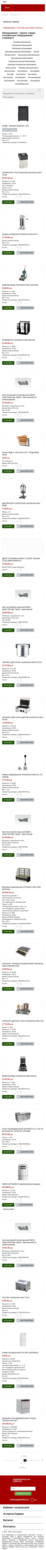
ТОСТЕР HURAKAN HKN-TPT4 (16, 1297)
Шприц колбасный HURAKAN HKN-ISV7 (20, 234)
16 (25, 1463)
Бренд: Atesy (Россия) (10, 463)
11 (32, 1460)
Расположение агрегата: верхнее (14, 1370)
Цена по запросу (10, 130)
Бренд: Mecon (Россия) (10, 408)
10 (28, 1460)
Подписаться (23, 1493)
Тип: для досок (7, 461)
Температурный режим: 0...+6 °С (13, 1365)
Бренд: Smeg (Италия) (10, 1195)
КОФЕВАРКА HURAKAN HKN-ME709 (18, 340)
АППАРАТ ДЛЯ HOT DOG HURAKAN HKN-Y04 (23, 1021)
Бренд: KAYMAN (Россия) (11, 917)
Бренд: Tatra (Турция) (9, 1433)
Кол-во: (4, 197)
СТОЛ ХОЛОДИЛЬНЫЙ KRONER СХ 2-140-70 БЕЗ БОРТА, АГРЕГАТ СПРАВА (22, 1130)
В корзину (8, 202)
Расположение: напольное (11, 898)
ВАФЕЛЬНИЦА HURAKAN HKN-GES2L (19, 1076)
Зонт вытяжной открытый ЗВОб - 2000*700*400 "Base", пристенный (17, 833)
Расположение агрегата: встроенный (15, 911)
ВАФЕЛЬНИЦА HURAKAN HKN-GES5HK (20, 285)
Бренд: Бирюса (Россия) (10, 138)
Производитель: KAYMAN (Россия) (14, 919)
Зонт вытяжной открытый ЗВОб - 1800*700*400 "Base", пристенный (17, 608)
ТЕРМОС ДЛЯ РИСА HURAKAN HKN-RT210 (22, 662)
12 (35, 1460)
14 (42, 1460)
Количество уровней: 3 (10, 896)
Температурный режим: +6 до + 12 (14, 906)
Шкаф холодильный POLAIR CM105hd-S (20, 1353)
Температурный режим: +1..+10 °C (14, 136)
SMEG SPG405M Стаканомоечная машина (21, 1184)
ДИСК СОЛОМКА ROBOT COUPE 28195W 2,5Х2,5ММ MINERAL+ (21, 559)
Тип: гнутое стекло (8, 900)
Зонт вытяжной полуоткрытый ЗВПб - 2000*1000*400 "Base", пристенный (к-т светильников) (19, 1242)
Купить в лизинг (8, 1209)
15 (21, 1463)
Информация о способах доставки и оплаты (23, 28)
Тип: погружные (7, 185)
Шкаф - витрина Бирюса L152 (15, 126)
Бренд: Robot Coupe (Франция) (13, 567)
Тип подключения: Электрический (14, 902)
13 (38, 1460)
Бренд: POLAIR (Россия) (10, 1374)
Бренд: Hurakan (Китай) (10, 190)
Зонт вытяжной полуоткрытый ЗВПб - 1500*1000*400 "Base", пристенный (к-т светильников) (19, 397)
